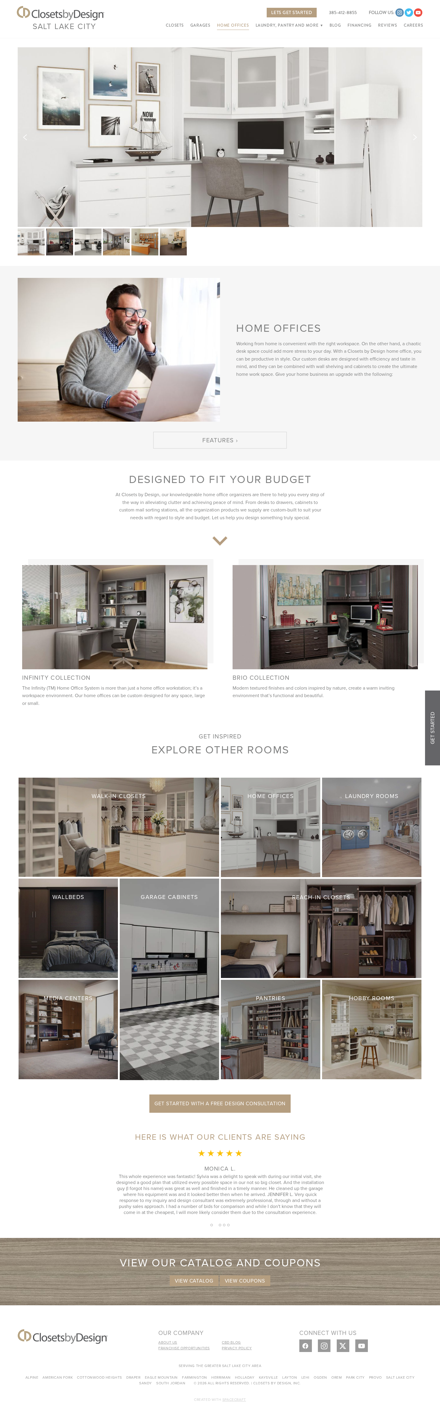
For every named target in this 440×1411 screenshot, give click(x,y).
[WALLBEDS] (68, 927)
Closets (175, 25)
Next (415, 137)
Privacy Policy (237, 1348)
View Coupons (245, 1280)
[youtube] (418, 12)
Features (218, 440)
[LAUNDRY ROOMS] (371, 826)
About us (167, 1342)
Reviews (387, 25)
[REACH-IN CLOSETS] (321, 927)
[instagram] (399, 12)
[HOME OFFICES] (270, 826)
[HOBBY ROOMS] (371, 1028)
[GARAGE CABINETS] (169, 978)
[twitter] (409, 12)
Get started (432, 728)
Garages (200, 25)
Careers (413, 25)
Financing (359, 25)
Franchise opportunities (184, 1348)
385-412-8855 (343, 12)
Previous (25, 137)
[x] (343, 1345)
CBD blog (231, 1342)
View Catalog (194, 1280)
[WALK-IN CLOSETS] (119, 826)
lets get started (291, 12)
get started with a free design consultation (220, 1103)
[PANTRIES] (270, 1028)
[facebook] (305, 1345)
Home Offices (233, 25)
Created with (220, 1399)
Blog (335, 25)
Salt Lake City (64, 26)
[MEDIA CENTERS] (68, 1028)
